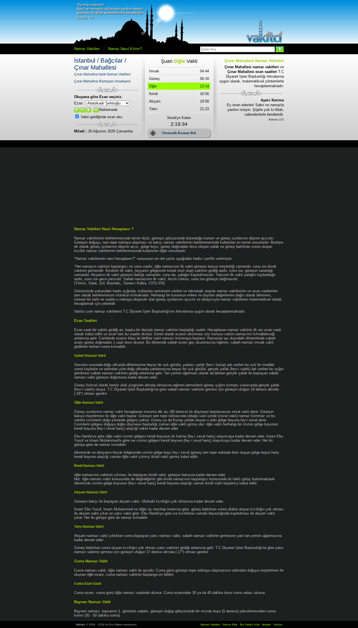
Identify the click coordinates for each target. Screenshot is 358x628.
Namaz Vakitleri (87, 49)
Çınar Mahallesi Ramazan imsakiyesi (102, 81)
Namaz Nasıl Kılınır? (125, 49)
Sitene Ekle (230, 624)
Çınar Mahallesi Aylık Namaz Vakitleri (102, 74)
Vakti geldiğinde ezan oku (101, 117)
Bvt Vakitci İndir (250, 624)
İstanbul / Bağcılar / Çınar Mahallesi (100, 64)
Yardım (277, 624)
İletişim (266, 624)
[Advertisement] (179, 186)
